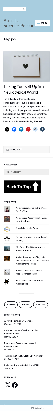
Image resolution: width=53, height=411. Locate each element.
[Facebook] (14, 385)
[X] (7, 385)
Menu (44, 22)
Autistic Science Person (18, 23)
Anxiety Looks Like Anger (27, 228)
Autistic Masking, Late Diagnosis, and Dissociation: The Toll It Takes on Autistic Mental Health (32, 260)
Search (24, 9)
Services (11, 305)
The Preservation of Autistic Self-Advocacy (23, 356)
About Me (40, 305)
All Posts (25, 305)
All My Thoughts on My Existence (18, 321)
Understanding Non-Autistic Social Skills (22, 365)
